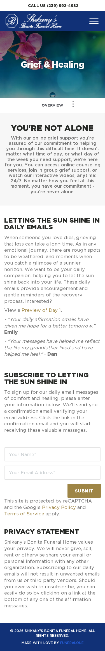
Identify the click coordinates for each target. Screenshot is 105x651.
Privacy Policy (59, 507)
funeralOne (72, 643)
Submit (84, 490)
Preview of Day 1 (41, 310)
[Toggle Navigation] (73, 104)
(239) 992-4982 (62, 5)
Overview (52, 105)
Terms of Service (24, 513)
